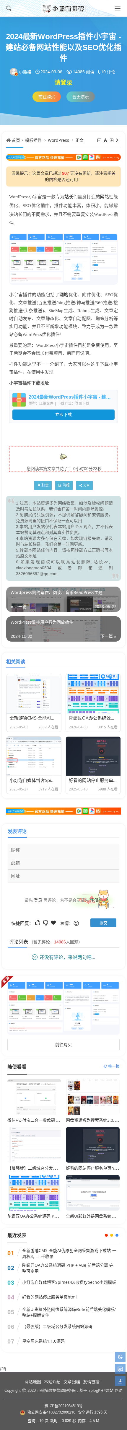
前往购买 (46, 96)
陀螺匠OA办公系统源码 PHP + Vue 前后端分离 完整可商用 (67, 1268)
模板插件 (33, 140)
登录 (38, 900)
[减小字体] (99, 140)
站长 (68, 196)
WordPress (58, 140)
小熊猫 (25, 71)
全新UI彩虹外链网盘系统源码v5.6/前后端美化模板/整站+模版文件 (69, 1312)
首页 (16, 140)
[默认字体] (105, 140)
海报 (66, 485)
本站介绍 (52, 1381)
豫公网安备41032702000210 (51, 1412)
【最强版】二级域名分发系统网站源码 (42, 1168)
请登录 (63, 82)
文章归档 (72, 1381)
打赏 (45, 485)
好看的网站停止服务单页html (93, 1168)
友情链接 (91, 1381)
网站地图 (33, 1381)
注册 (94, 900)
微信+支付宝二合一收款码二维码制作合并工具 (49, 1120)
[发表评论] (120, 1369)
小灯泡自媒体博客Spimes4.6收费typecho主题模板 (69, 1282)
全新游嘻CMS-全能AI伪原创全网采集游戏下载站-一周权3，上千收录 (69, 1253)
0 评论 (109, 71)
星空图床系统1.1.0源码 (43, 1341)
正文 (79, 140)
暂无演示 (80, 96)
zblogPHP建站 (101, 1390)
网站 (64, 294)
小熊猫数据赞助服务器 (56, 1390)
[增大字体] (112, 140)
